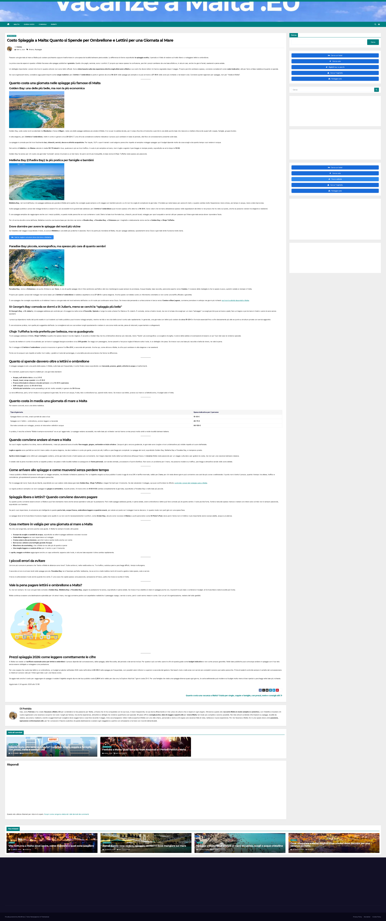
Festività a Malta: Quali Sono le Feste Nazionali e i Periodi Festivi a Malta (144, 749)
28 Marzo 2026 (298, 849)
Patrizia (19, 47)
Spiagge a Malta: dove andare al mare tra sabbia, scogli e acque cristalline (240, 845)
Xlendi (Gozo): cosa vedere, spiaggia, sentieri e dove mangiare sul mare (144, 845)
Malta (17, 24)
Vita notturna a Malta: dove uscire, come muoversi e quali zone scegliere (51, 845)
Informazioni (12, 36)
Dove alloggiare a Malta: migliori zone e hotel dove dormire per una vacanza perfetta (330, 844)
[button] (375, 24)
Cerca (293, 35)
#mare (31, 49)
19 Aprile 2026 (16, 849)
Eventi (54, 24)
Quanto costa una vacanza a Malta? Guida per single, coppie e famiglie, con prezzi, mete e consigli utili (233, 695)
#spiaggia (38, 49)
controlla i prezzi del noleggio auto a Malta (191, 483)
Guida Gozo (29, 24)
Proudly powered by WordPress (15, 917)
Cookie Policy (376, 917)
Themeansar (45, 917)
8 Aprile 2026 (203, 849)
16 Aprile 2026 (110, 849)
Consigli (43, 24)
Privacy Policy (357, 917)
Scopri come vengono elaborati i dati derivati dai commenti (66, 814)
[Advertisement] (335, 111)
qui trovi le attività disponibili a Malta (235, 300)
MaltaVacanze (27, 753)
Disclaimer (367, 917)
